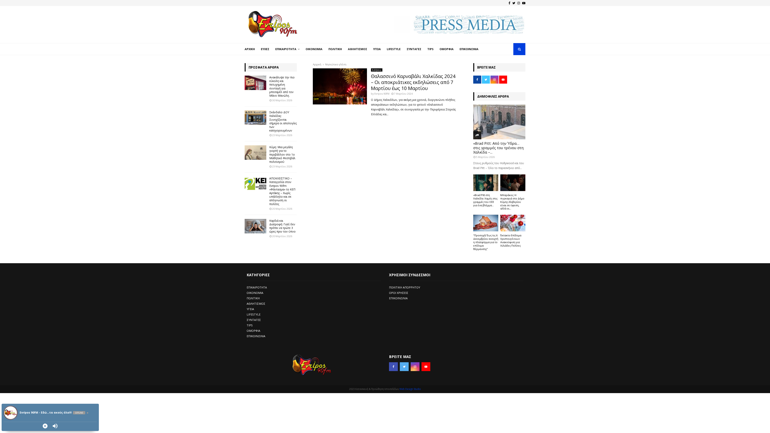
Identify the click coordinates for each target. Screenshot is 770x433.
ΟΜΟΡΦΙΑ (253, 331)
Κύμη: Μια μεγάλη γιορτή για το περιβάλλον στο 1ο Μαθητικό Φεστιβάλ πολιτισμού (282, 154)
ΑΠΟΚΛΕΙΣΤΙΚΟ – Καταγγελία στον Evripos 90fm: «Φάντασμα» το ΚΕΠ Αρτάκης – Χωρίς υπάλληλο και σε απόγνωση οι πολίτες (282, 191)
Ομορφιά (447, 49)
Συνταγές (414, 49)
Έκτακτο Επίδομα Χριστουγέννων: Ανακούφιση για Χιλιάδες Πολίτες (510, 240)
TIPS (250, 325)
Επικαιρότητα (285, 49)
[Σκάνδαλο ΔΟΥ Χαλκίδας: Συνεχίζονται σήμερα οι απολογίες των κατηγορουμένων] (255, 117)
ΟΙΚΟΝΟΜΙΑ (255, 293)
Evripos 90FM (381, 93)
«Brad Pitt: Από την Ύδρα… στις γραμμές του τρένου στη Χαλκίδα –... (498, 147)
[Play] (45, 426)
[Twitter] (513, 3)
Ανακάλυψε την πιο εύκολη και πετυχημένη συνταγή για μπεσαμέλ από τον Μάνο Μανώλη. (282, 86)
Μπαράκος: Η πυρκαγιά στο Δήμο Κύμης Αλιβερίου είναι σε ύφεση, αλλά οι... (512, 201)
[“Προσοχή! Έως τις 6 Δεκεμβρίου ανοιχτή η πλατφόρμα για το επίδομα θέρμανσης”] (485, 223)
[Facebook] (509, 3)
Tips (430, 49)
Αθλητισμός (357, 49)
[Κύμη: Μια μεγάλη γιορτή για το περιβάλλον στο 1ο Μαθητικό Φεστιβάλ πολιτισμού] (255, 152)
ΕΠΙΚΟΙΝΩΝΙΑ (256, 336)
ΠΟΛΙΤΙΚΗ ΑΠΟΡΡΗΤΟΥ (404, 287)
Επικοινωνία (469, 49)
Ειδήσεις (376, 70)
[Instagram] (518, 3)
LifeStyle (394, 49)
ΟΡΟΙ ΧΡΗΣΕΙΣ (398, 293)
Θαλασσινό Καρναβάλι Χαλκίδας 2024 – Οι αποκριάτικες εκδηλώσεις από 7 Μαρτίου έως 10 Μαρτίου (413, 82)
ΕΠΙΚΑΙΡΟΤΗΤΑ (257, 287)
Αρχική (250, 49)
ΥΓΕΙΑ (250, 309)
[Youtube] (523, 3)
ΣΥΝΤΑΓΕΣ (254, 320)
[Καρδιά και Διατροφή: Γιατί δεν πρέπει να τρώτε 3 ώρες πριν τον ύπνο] (255, 226)
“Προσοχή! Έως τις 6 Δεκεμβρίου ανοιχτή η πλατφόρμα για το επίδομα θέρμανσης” (485, 242)
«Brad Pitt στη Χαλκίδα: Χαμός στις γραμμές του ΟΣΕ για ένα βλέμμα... (485, 200)
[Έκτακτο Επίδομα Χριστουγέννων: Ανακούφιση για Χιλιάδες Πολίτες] (512, 223)
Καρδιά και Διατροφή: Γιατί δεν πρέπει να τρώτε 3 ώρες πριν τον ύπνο (282, 226)
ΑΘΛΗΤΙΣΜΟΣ (256, 304)
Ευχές (265, 49)
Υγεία (377, 49)
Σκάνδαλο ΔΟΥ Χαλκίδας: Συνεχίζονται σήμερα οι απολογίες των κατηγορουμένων (283, 121)
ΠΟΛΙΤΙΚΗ (253, 298)
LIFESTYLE (253, 314)
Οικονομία (314, 49)
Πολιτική (335, 49)
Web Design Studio (410, 389)
